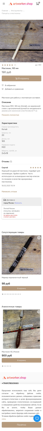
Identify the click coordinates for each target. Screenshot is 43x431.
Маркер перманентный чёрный (15, 277)
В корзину (21, 288)
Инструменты (16, 10)
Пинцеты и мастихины (11, 13)
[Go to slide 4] (6, 60)
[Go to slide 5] (8, 60)
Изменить (18, 203)
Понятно (21, 424)
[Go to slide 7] (11, 60)
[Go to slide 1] (1, 60)
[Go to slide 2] (3, 60)
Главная (5, 10)
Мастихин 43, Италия (10, 352)
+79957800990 (10, 383)
